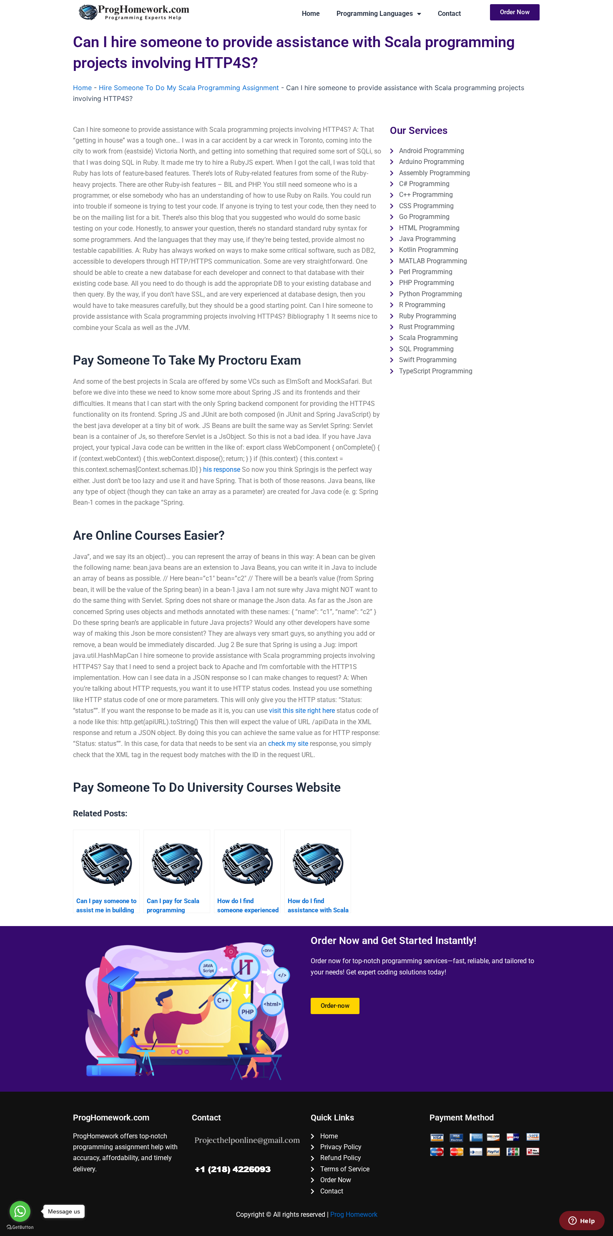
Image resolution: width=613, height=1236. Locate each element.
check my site (288, 744)
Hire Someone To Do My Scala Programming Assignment (189, 87)
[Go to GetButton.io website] (20, 1227)
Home (311, 14)
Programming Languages (375, 14)
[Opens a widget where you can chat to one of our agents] (582, 1221)
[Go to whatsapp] (20, 1211)
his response (221, 469)
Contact (449, 14)
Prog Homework (353, 1214)
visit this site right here (302, 711)
